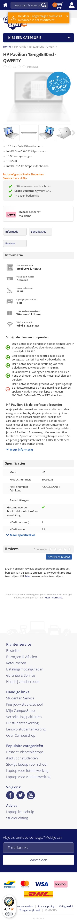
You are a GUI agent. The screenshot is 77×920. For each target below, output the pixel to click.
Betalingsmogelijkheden (24, 669)
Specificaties (38, 231)
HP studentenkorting (22, 723)
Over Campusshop (20, 735)
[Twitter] (20, 795)
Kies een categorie (24, 37)
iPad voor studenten (22, 758)
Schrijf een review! (59, 557)
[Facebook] (10, 795)
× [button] (67, 16)
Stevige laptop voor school (26, 764)
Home (7, 46)
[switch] (9, 914)
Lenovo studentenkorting (26, 729)
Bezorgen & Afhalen (21, 656)
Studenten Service (20, 698)
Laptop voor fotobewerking (27, 770)
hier (27, 576)
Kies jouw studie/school (24, 704)
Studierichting (17, 818)
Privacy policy (46, 906)
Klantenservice (18, 644)
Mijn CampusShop (20, 710)
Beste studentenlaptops (25, 751)
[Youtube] (31, 795)
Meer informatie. (54, 597)
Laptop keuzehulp (20, 811)
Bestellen (13, 650)
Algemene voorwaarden (18, 906)
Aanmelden (38, 860)
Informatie (11, 231)
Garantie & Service (20, 675)
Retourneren (16, 663)
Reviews (10, 243)
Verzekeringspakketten (24, 716)
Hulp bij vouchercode (22, 681)
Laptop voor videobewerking (28, 776)
